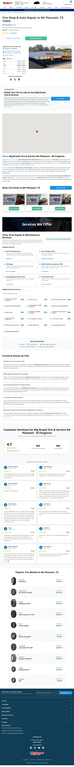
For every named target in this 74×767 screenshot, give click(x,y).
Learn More (60, 98)
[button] (37, 132)
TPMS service (32, 177)
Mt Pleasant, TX (8, 25)
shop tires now (56, 163)
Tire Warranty (48, 759)
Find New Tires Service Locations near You (12, 728)
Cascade (31, 165)
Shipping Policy (41, 759)
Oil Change (19, 7)
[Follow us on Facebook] (31, 748)
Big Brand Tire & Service (10, 159)
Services (27, 7)
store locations (8, 106)
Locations (42, 7)
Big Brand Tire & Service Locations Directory (12, 730)
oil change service (35, 171)
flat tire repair (15, 177)
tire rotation (23, 177)
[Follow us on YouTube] (39, 748)
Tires (4, 7)
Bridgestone (23, 165)
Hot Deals (34, 7)
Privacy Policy (66, 695)
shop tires (27, 105)
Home (3, 12)
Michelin (11, 165)
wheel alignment (16, 171)
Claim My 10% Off (64, 692)
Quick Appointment (66, 7)
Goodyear (16, 165)
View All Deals (60, 188)
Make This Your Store (13, 38)
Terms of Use (33, 759)
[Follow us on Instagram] (35, 748)
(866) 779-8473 (68, 4)
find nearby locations (58, 415)
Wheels (11, 7)
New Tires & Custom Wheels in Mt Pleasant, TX (13, 733)
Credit (56, 7)
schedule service (34, 105)
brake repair (24, 171)
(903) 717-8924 (9, 55)
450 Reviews (13, 33)
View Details (14, 208)
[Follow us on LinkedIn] (43, 748)
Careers (49, 7)
